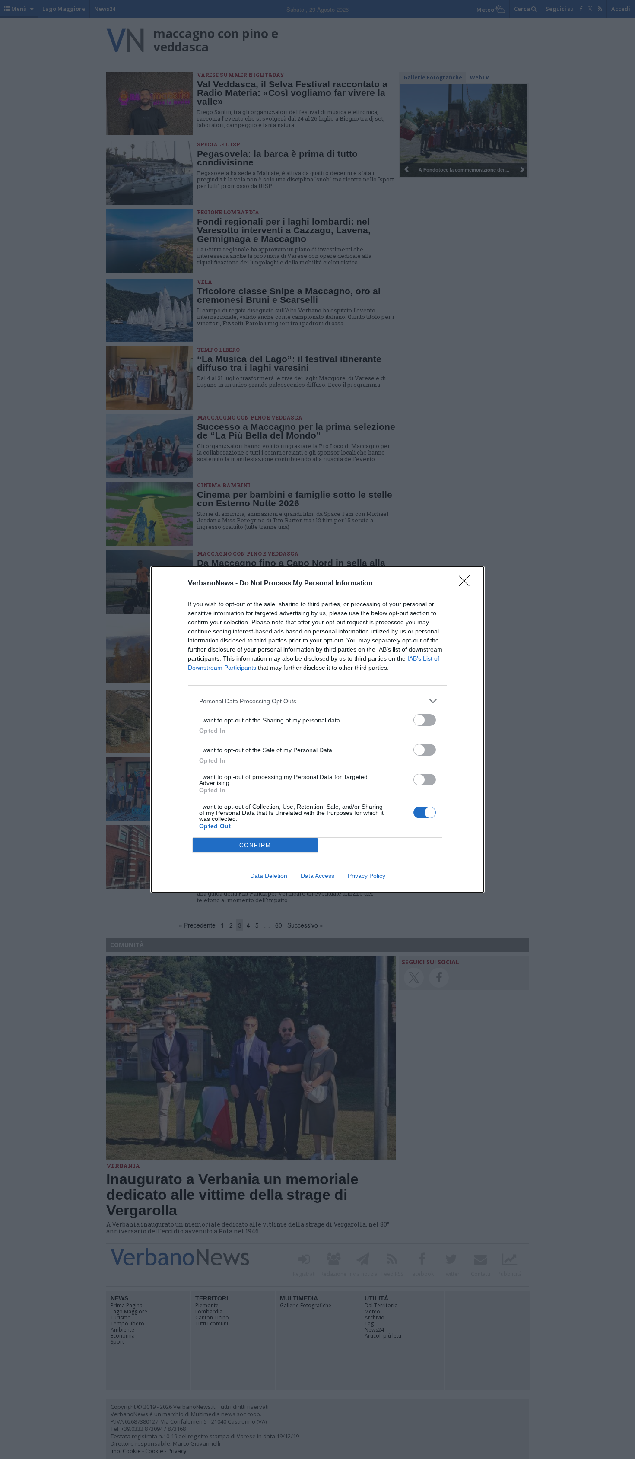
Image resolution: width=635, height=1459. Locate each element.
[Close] (467, 583)
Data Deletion (268, 875)
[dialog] (317, 729)
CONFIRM (255, 845)
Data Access (317, 875)
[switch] (424, 720)
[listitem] (317, 701)
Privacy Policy (366, 875)
